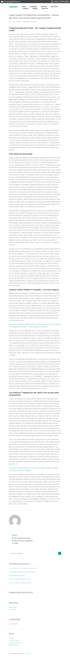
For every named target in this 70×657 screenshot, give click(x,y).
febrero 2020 (13, 607)
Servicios (44, 6)
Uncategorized (13, 624)
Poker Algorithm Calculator (17, 575)
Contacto (44, 8)
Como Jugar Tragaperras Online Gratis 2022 (22, 572)
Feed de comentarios (15, 642)
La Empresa (33, 6)
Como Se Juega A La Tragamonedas (20, 582)
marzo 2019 (12, 609)
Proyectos (54, 6)
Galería (34, 8)
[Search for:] (33, 553)
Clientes (25, 8)
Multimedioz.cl (27, 653)
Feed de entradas (14, 640)
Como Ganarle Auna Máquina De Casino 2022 (22, 568)
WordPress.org (13, 645)
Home (23, 6)
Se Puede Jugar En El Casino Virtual (19, 579)
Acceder (11, 638)
